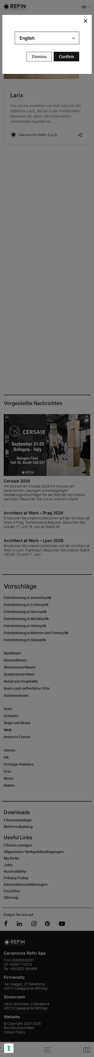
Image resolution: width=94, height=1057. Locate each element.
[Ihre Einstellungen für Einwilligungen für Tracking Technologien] (9, 1048)
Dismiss (39, 56)
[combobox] (47, 38)
